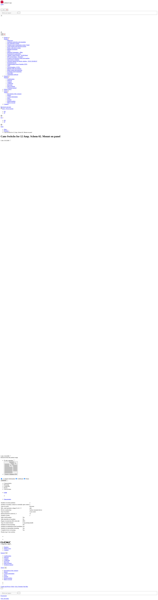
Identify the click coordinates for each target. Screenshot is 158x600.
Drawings (9, 85)
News (8, 98)
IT (4, 113)
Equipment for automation (14, 54)
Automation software (12, 74)
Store (2, 126)
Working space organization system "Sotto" (18, 45)
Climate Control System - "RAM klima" (17, 55)
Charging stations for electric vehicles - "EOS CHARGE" (22, 61)
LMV (8, 65)
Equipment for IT (11, 62)
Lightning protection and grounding (16, 42)
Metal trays (10, 40)
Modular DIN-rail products (14, 68)
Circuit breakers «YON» (13, 67)
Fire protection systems (13, 43)
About (6, 92)
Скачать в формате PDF (11, 474)
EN (2, 117)
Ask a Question (19, 586)
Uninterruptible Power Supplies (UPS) (17, 64)
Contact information (12, 96)
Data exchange (11, 86)
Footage (9, 99)
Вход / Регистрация (7, 108)
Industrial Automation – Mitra (15, 52)
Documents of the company (14, 94)
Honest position (11, 101)
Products (6, 131)
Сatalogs (9, 82)
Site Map (25, 586)
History (9, 95)
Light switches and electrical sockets (16, 46)
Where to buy (7, 548)
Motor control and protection (14, 70)
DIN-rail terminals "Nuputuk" (15, 56)
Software (9, 80)
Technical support (11, 88)
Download (3, 480)
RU (5, 111)
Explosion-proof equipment (14, 71)
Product (6, 39)
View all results (5, 598)
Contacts (6, 550)
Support (6, 77)
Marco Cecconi (11, 102)
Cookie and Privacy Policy (8, 586)
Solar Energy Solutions (13, 59)
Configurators (10, 79)
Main (5, 129)
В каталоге (4, 595)
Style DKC (10, 73)
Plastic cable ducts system (14, 48)
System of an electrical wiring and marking (18, 58)
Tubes (8, 51)
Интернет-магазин (6, 107)
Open (2, 4)
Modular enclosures (12, 49)
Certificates (10, 83)
